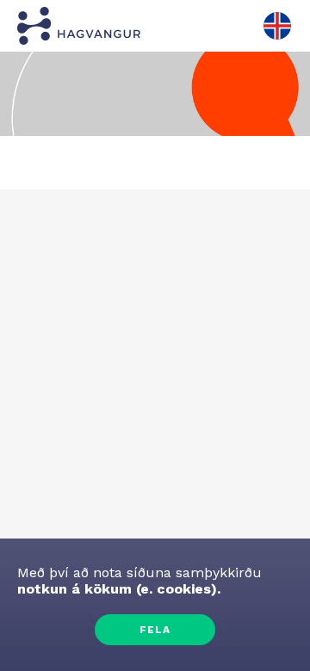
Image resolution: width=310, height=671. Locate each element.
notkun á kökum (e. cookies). (118, 589)
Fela (155, 630)
